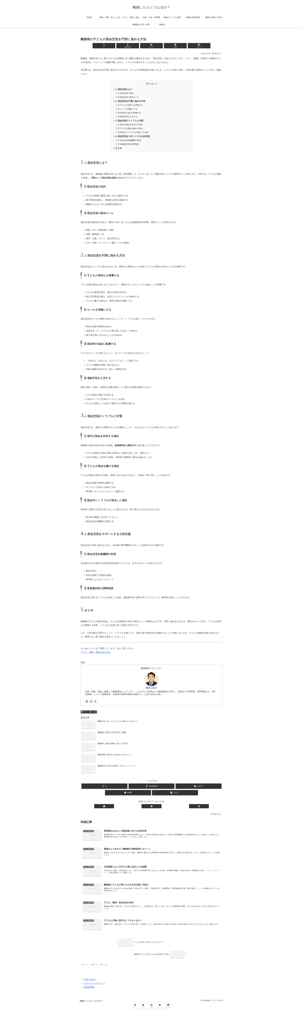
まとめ (118, 148)
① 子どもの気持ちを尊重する (130, 105)
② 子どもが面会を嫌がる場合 (130, 128)
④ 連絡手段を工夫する (127, 116)
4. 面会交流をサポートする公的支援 (132, 136)
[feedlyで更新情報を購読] (91, 701)
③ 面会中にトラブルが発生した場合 (133, 132)
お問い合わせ (90, 979)
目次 (148, 83)
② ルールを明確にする (127, 109)
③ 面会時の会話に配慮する (129, 113)
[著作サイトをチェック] (87, 701)
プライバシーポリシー (94, 983)
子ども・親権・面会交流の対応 (96, 652)
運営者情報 (89, 987)
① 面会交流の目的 (125, 93)
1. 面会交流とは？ (124, 89)
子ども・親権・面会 (89, 712)
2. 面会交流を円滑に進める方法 (130, 101)
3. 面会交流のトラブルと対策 (129, 120)
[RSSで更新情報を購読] (95, 701)
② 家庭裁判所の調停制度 (128, 144)
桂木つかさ (151, 687)
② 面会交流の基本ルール (128, 97)
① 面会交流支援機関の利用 (129, 140)
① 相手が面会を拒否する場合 (130, 124)
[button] (199, 45)
